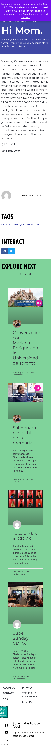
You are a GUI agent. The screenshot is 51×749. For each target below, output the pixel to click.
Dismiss (25, 17)
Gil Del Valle (30, 224)
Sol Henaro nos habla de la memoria (24, 435)
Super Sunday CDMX (20, 638)
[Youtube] (6, 732)
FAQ (5, 698)
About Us (9, 687)
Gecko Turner (10, 224)
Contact (8, 693)
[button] (4, 251)
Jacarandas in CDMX (25, 536)
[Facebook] (6, 725)
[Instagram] (6, 739)
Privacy (27, 687)
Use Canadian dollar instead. (33, 14)
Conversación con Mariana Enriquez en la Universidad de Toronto (27, 348)
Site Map (27, 702)
